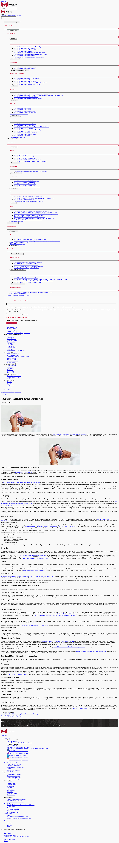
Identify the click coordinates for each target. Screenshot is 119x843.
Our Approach (10, 368)
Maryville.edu (14, 838)
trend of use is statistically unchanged (57, 641)
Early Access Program (12, 362)
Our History (10, 370)
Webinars (9, 387)
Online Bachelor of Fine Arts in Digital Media (25, 112)
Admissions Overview (13, 353)
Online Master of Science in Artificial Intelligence (26, 181)
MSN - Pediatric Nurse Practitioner (29, 217)
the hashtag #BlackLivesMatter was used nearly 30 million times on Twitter (51, 526)
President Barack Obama (34, 558)
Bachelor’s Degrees (12, 327)
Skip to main (4, 1)
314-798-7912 (12, 745)
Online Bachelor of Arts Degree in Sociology (25, 132)
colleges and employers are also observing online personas (91, 651)
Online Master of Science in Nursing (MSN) (32, 211)
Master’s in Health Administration (15, 802)
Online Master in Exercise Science (29, 196)
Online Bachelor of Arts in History (22, 109)
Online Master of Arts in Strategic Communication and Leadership (30, 161)
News (8, 386)
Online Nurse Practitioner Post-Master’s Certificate (33, 292)
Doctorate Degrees (12, 330)
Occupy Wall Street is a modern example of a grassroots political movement (27, 576)
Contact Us (7, 738)
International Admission (13, 809)
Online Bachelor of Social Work (22, 135)
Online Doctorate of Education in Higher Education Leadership (30, 239)
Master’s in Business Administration (16, 799)
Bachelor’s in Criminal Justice (14, 800)
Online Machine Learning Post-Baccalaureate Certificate (28, 282)
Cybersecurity (10, 337)
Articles (9, 383)
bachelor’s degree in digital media (17, 674)
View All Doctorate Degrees (17, 244)
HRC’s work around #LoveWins (31, 555)
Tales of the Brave (11, 373)
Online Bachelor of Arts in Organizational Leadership (27, 47)
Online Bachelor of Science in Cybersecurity (25, 80)
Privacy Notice (7, 833)
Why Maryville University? (11, 762)
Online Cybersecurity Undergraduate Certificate (26, 263)
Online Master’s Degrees (13, 776)
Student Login (17, 816)
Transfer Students (11, 358)
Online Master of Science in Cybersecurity (24, 182)
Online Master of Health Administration (24, 199)
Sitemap (6, 841)
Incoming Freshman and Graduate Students (18, 356)
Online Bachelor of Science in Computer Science (26, 78)
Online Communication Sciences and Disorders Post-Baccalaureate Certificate (40, 279)
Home (2, 394)
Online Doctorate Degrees (13, 777)
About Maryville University (14, 764)
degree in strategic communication (81, 708)
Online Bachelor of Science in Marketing (24, 55)
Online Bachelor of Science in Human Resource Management (29, 52)
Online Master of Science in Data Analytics (25, 158)
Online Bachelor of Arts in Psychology (23, 131)
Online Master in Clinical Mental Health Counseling (34, 198)
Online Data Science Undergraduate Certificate (26, 265)
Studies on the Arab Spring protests (16, 506)
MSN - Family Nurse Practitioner (29, 215)
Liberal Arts (10, 344)
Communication (11, 342)
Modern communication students (23, 472)
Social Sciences (11, 346)
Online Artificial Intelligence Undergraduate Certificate (28, 262)
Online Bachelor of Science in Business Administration (28, 49)
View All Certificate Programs (18, 293)
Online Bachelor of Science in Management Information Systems (30, 54)
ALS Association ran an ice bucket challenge (21, 482)
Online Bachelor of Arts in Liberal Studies (24, 111)
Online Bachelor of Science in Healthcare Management (28, 98)
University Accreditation (13, 765)
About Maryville (11, 365)
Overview (9, 382)
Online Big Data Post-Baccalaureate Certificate (26, 278)
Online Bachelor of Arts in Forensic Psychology (26, 125)
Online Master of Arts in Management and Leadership (27, 159)
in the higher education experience (69, 647)
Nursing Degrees (18, 295)
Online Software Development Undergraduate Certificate (28, 266)
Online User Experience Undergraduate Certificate (26, 268)
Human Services (11, 339)
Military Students (11, 359)
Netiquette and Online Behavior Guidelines (12, 716)
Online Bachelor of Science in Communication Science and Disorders (38, 95)
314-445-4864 (12, 741)
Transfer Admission (12, 808)
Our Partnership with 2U (10, 835)
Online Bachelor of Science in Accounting (24, 48)
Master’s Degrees (11, 328)
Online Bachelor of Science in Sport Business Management (29, 57)
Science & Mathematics (13, 340)
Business (9, 336)
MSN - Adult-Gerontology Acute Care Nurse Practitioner (35, 212)
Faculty (9, 768)
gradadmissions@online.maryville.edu (18, 747)
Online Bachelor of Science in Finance (23, 51)
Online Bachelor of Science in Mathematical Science (27, 84)
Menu (2, 14)
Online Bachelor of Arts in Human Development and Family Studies (31, 127)
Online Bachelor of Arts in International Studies (26, 128)
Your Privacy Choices (9, 839)
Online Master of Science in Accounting (24, 155)
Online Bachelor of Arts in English (22, 108)
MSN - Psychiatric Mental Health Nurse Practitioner (34, 218)
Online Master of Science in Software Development (27, 186)
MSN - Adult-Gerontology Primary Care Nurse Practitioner (36, 214)
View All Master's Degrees (17, 221)
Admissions (7, 803)
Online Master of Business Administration (24, 156)
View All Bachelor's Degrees (17, 137)
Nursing (19, 114)
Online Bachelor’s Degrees (14, 774)
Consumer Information (19, 818)
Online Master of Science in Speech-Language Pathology (28, 201)
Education (9, 343)
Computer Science (12, 347)
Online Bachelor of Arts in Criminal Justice (25, 124)
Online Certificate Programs (14, 779)
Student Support (8, 813)
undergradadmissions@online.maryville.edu (19, 742)
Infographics (10, 385)
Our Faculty (10, 367)
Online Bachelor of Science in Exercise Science (26, 97)
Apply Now (11, 15)
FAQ (8, 379)
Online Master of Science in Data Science (24, 185)
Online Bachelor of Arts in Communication (25, 67)
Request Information (11, 323)
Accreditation (10, 371)
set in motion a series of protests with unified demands (55, 615)
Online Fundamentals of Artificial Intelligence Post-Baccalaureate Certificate (33, 280)
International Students (12, 361)
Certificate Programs (12, 331)
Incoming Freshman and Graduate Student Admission (20, 805)
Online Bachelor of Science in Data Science (25, 81)
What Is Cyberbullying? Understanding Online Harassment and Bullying (19, 714)
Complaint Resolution (16, 836)
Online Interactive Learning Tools (15, 767)
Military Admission (12, 810)
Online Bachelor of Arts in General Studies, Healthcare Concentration (31, 94)
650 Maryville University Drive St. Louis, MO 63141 (27, 748)
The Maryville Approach (13, 770)
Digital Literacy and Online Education (10, 715)
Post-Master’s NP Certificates (28, 220)
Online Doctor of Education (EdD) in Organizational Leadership (37, 241)
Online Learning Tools (13, 377)
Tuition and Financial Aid (13, 355)
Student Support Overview (14, 376)
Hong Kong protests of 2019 (34, 625)
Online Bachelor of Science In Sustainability (25, 134)
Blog (6, 394)
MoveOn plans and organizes (68, 613)
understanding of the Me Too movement (33, 570)
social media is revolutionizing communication (71, 434)
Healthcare (10, 349)
